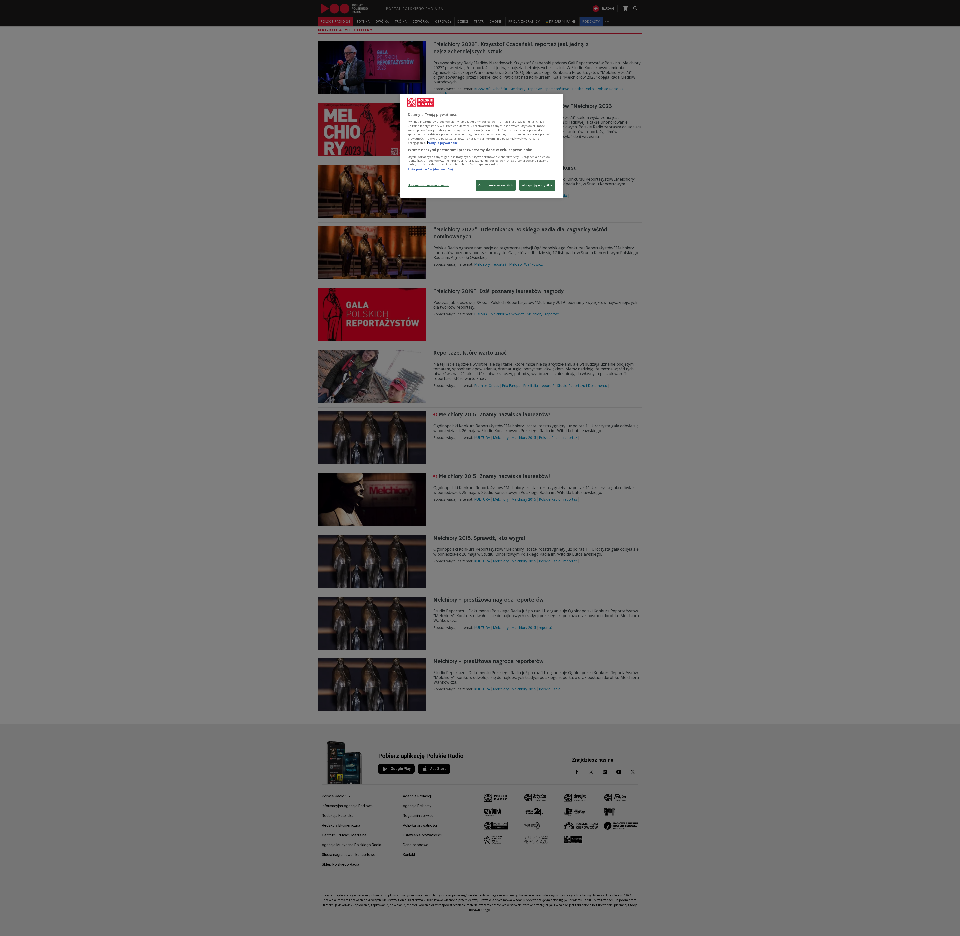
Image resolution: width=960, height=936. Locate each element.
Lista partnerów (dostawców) (430, 169)
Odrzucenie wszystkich (495, 185)
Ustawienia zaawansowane (428, 185)
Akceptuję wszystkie (537, 185)
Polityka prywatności (443, 143)
